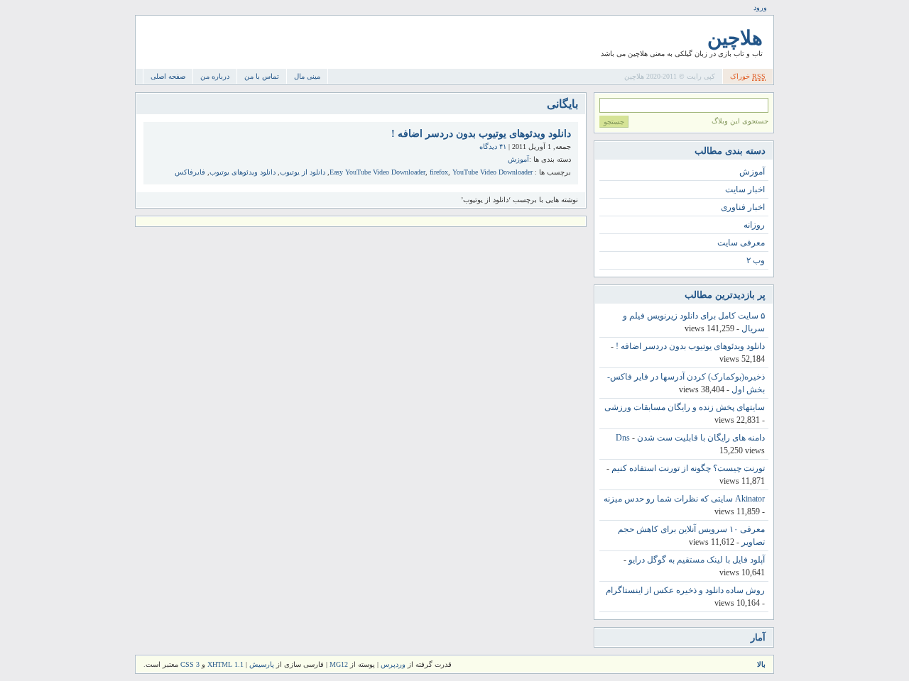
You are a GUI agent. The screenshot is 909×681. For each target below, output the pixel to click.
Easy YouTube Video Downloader (377, 172)
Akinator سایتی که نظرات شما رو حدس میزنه (684, 499)
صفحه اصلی (168, 76)
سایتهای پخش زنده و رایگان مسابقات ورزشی (684, 407)
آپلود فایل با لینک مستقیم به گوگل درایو (696, 560)
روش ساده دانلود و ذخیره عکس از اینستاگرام (685, 590)
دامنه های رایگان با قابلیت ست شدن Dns (690, 438)
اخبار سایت (745, 189)
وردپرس (393, 664)
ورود (760, 7)
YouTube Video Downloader (492, 172)
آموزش (518, 159)
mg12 (339, 664)
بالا (761, 664)
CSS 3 (190, 664)
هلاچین (735, 38)
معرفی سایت (741, 243)
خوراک (748, 76)
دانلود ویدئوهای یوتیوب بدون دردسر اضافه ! (481, 133)
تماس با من (261, 76)
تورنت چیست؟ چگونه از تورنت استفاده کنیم (688, 468)
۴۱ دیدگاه (492, 146)
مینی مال (307, 76)
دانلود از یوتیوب (302, 172)
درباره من (214, 76)
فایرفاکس (190, 172)
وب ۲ (755, 260)
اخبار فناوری (743, 207)
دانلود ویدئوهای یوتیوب (242, 172)
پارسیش (260, 664)
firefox (439, 172)
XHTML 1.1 (225, 664)
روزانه (754, 225)
